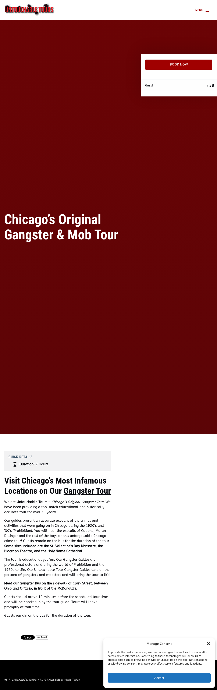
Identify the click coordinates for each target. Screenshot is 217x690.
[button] (208, 644)
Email (43, 637)
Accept (159, 678)
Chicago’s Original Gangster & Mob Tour (46, 679)
